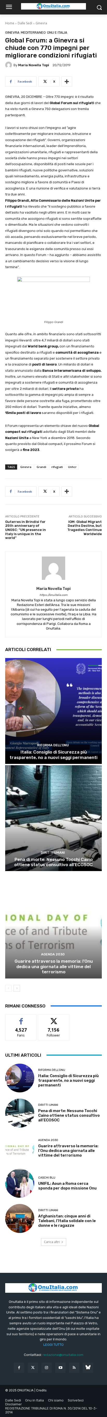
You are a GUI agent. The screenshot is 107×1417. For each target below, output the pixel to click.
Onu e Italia (57, 32)
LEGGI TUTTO (53, 1345)
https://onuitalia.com (53, 595)
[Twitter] (33, 1368)
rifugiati (57, 467)
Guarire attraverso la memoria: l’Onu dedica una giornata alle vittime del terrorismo (54, 966)
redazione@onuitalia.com (63, 1355)
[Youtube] (60, 1368)
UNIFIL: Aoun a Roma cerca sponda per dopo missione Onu (67, 1185)
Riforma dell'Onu (53, 745)
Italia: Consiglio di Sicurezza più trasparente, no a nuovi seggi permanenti (53, 754)
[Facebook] (19, 1368)
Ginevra (41, 23)
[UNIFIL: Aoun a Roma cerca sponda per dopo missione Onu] (19, 1183)
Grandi (41, 467)
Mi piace (21, 1018)
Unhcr (72, 467)
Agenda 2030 (53, 954)
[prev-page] (8, 988)
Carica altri (52, 1242)
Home (9, 23)
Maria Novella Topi (33, 65)
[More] (66, 81)
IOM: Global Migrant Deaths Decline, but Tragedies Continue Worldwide (84, 528)
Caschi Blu (46, 1177)
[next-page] (17, 988)
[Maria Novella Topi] (9, 65)
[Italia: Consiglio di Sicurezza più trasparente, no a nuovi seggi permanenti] (53, 711)
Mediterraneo (33, 32)
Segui (53, 1018)
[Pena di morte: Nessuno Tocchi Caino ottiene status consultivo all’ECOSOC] (53, 818)
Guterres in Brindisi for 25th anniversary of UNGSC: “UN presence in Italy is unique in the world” (25, 530)
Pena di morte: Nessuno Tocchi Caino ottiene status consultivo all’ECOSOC (53, 862)
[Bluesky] (88, 1368)
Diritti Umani (53, 852)
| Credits (40, 1390)
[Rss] (74, 1368)
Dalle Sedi (25, 23)
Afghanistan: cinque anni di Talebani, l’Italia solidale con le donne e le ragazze (67, 1221)
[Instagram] (47, 1368)
